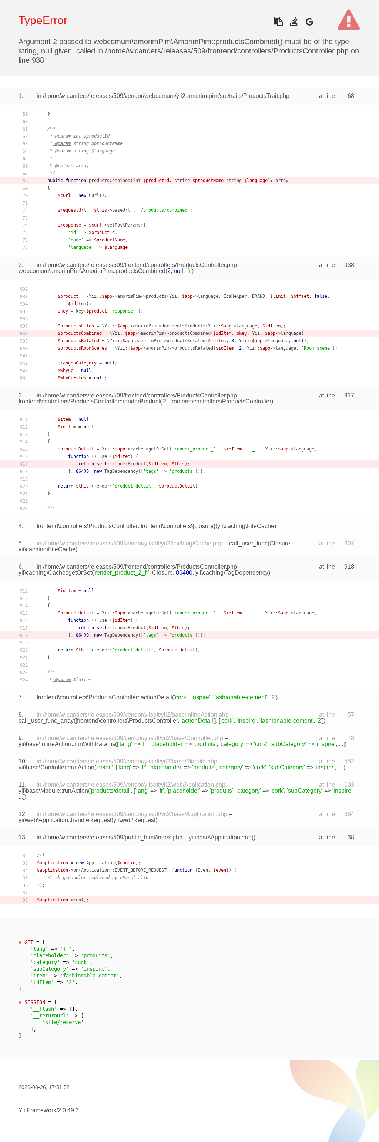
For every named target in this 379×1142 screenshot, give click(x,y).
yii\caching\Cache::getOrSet (55, 573)
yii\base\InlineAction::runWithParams (67, 744)
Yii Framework (37, 1110)
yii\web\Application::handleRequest (65, 820)
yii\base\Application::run (220, 837)
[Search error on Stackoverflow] (293, 21)
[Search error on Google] (309, 21)
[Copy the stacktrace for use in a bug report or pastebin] (278, 21)
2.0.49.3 (68, 1110)
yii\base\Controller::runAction (56, 767)
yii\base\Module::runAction (53, 791)
